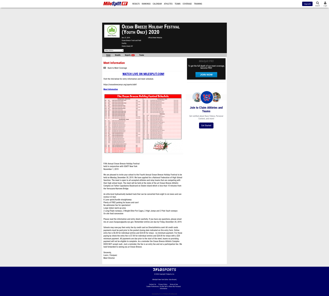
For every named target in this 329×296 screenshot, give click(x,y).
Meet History (109, 50)
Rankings (146, 4)
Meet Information (110, 89)
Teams (177, 4)
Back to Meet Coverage (117, 68)
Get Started (206, 125)
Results (136, 4)
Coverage (187, 4)
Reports (129, 55)
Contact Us (152, 284)
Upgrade (307, 4)
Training (198, 4)
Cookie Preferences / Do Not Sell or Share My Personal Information (163, 287)
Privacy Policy (162, 284)
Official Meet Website (155, 38)
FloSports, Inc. (170, 274)
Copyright (162, 274)
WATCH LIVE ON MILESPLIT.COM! (143, 74)
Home (108, 55)
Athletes (168, 4)
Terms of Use (174, 284)
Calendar (157, 4)
